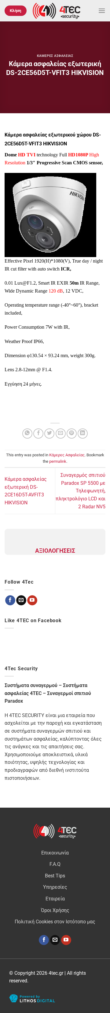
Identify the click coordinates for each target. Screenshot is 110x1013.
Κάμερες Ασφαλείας (55, 56)
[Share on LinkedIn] (83, 433)
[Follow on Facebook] (44, 940)
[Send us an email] (55, 940)
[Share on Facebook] (38, 433)
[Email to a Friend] (61, 433)
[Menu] (101, 10)
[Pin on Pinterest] (72, 433)
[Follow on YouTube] (66, 940)
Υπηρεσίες (55, 887)
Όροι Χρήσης (55, 910)
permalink (57, 461)
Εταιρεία (55, 899)
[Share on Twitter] (49, 433)
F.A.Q (55, 864)
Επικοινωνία (55, 853)
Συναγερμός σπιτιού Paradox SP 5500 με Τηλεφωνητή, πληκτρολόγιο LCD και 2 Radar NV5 (80, 490)
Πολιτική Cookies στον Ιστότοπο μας (55, 922)
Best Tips (55, 876)
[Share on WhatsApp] (27, 433)
